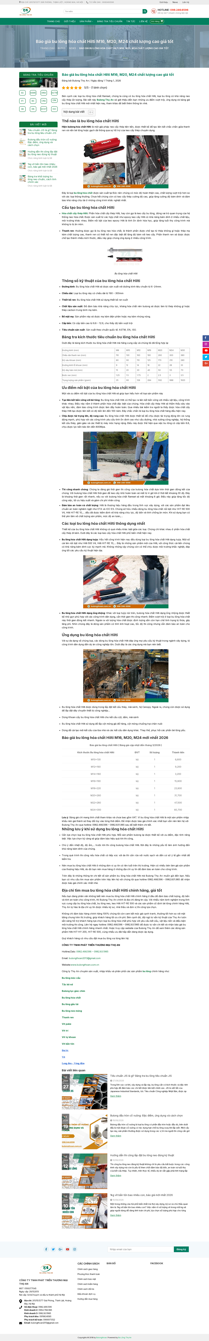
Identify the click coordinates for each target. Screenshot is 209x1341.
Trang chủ (53, 21)
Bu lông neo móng (72, 1010)
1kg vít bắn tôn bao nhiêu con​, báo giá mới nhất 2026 (141, 1195)
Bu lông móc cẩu (71, 978)
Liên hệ (185, 2)
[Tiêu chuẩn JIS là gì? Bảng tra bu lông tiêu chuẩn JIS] (84, 1091)
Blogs (62, 48)
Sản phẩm (85, 21)
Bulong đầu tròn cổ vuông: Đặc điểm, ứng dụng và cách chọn (146, 1115)
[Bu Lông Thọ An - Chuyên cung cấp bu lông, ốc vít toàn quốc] (39, 11)
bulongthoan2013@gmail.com (85, 958)
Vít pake (66, 1023)
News (175, 2)
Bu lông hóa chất (71, 997)
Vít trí (65, 1030)
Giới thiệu (164, 2)
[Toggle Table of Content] (89, 112)
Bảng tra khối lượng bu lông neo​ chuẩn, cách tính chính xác (42, 179)
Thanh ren (68, 1017)
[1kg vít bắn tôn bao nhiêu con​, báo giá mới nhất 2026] (84, 1210)
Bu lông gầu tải (70, 1004)
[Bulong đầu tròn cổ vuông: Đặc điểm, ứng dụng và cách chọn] (84, 1131)
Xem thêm (115, 1096)
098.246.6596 (179, 9)
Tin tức (130, 21)
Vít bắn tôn (68, 1043)
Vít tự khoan (69, 1037)
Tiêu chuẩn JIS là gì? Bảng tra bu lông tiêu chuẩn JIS (141, 1075)
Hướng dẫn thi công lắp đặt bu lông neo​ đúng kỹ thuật (142, 1155)
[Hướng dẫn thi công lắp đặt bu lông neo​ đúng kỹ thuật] (84, 1171)
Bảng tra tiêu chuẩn (109, 21)
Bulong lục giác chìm (73, 991)
